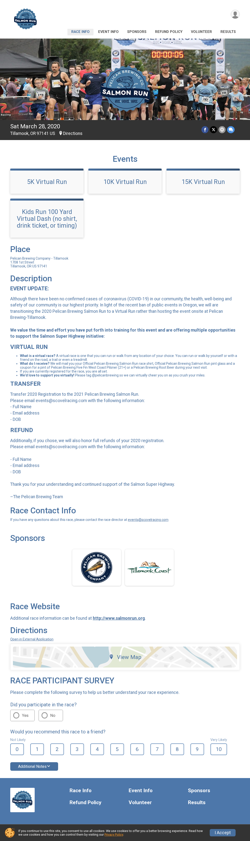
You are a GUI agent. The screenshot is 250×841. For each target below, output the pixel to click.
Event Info (108, 32)
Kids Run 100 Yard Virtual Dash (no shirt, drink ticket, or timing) (47, 218)
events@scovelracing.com (148, 520)
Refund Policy (168, 32)
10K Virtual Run (125, 181)
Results (228, 32)
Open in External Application (31, 639)
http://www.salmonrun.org (119, 618)
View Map (129, 657)
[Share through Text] (231, 129)
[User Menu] (235, 14)
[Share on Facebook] (204, 129)
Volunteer (201, 32)
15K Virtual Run (203, 181)
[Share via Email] (222, 129)
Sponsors (136, 32)
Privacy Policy (113, 834)
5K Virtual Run (47, 181)
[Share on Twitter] (213, 129)
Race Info (80, 32)
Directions (73, 133)
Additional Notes (32, 766)
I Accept (223, 832)
